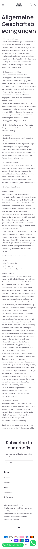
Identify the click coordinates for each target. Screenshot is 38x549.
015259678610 (14, 544)
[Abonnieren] (31, 462)
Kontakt (7, 483)
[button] (2, 4)
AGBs (6, 487)
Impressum (8, 492)
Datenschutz (9, 497)
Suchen (7, 478)
